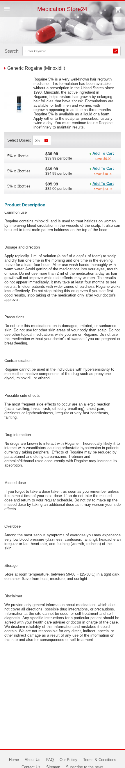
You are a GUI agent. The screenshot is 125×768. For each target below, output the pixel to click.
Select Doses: (19, 140)
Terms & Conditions (99, 760)
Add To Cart (103, 153)
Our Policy (68, 760)
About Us (32, 760)
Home (14, 760)
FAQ (50, 760)
